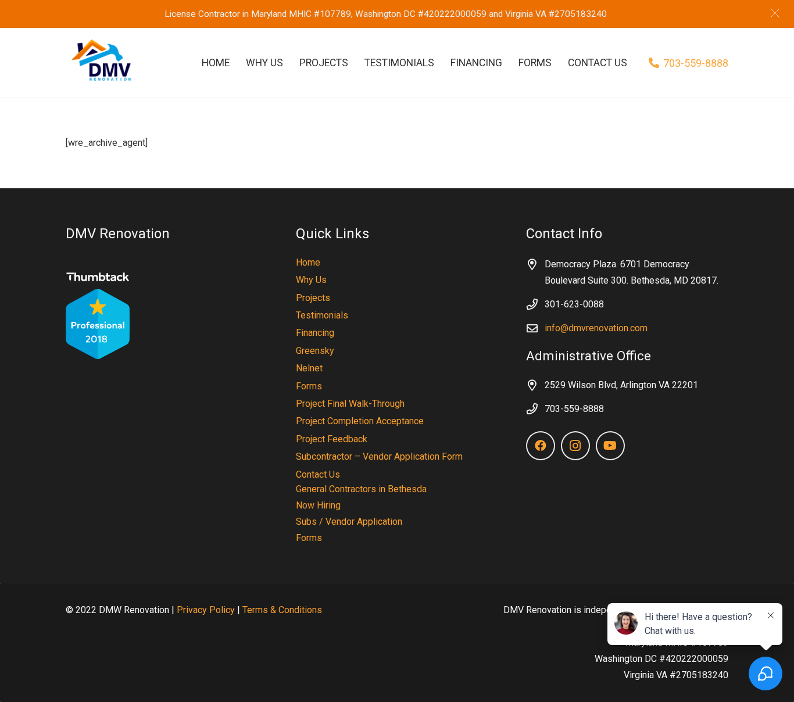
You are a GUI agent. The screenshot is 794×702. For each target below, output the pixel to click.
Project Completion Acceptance (360, 421)
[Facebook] (540, 445)
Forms (309, 386)
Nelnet (309, 368)
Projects (313, 297)
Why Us (311, 279)
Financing (315, 332)
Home (308, 262)
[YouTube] (610, 445)
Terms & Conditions (282, 609)
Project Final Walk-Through (350, 403)
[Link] (99, 62)
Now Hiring (318, 505)
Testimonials (322, 315)
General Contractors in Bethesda (361, 489)
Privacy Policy (206, 609)
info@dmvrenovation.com (596, 328)
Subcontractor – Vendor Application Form (379, 456)
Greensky (315, 350)
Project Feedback (331, 439)
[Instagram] (575, 445)
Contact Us (318, 474)
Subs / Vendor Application (349, 521)
